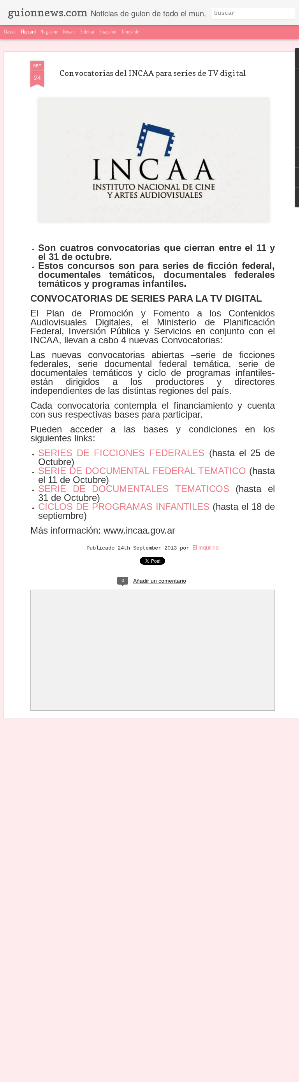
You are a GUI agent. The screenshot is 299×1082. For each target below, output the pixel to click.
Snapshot (108, 32)
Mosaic (69, 32)
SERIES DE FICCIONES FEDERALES (123, 453)
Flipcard (28, 32)
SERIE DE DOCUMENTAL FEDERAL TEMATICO (142, 470)
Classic (10, 32)
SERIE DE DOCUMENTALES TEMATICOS (137, 488)
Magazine (49, 32)
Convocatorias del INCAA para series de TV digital (153, 73)
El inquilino (205, 547)
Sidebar (87, 32)
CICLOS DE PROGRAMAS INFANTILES (125, 506)
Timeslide (130, 32)
